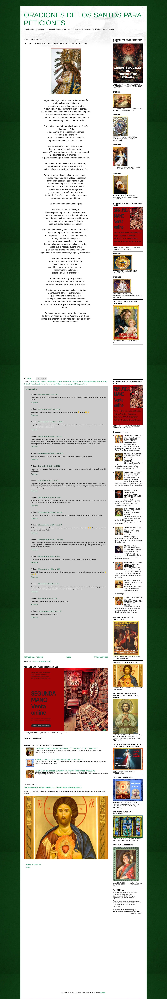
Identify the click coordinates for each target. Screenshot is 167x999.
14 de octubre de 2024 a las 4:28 (49, 556)
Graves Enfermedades (48, 381)
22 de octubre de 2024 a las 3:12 (49, 569)
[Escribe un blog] (39, 379)
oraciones (75, 381)
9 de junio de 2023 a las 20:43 (48, 394)
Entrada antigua (100, 657)
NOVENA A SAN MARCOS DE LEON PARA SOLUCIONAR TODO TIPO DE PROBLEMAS (65, 771)
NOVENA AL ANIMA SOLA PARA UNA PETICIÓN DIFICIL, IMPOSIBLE (58, 760)
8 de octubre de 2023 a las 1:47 (48, 481)
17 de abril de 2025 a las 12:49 (48, 584)
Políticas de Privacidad (33, 865)
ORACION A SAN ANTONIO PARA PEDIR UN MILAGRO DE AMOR (132, 547)
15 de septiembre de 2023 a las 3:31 (50, 436)
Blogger (102, 992)
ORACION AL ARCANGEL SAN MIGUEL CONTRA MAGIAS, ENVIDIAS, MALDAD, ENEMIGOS (133, 475)
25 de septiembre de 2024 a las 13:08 (50, 540)
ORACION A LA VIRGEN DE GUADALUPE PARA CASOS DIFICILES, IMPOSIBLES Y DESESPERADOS (132, 439)
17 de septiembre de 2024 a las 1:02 (50, 512)
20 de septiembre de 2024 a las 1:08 (50, 525)
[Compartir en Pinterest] (46, 379)
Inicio (68, 657)
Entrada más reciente (33, 657)
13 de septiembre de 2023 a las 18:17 (50, 422)
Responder (34, 402)
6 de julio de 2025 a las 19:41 (47, 598)
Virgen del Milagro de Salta (78, 384)
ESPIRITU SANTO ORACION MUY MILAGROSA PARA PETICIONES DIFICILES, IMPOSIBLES (132, 494)
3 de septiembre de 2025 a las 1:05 (49, 611)
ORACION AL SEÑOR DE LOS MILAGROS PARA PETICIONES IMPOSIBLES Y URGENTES (66, 748)
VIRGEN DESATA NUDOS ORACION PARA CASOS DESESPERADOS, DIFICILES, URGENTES (133, 565)
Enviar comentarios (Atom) (42, 661)
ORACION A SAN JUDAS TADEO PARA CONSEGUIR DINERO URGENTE (132, 530)
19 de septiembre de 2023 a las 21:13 (50, 453)
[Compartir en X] (41, 379)
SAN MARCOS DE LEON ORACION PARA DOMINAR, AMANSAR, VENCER (132, 511)
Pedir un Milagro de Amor (87, 381)
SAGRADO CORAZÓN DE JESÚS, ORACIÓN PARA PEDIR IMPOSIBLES (53, 788)
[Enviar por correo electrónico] (37, 379)
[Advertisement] (66, 350)
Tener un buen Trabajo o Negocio (57, 384)
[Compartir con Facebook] (43, 379)
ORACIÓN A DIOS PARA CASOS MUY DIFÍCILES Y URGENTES (133, 582)
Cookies (28, 867)
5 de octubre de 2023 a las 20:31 (49, 466)
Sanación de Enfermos (38, 384)
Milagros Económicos (64, 381)
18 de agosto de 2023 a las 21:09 (49, 409)
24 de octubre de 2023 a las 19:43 (49, 497)
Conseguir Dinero (34, 381)
